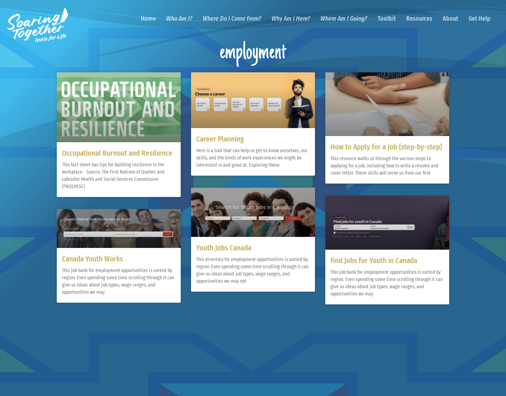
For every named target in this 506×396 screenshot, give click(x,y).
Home (148, 18)
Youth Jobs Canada (223, 247)
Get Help (479, 18)
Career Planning (220, 139)
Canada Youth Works (92, 258)
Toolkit (387, 18)
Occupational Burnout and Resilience (117, 153)
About (450, 18)
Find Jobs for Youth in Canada (373, 260)
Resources (419, 18)
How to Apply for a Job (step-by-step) (386, 147)
